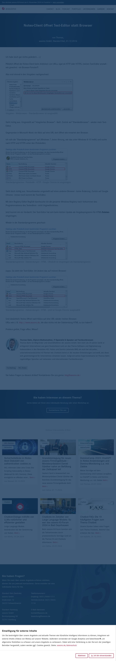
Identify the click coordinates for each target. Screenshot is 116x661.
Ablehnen (82, 656)
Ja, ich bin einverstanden (101, 656)
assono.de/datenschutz (67, 645)
